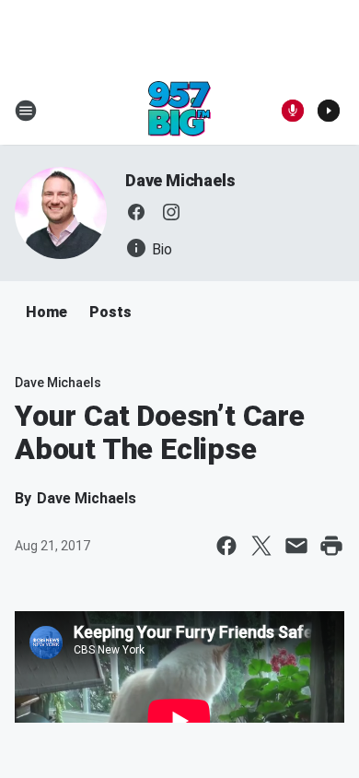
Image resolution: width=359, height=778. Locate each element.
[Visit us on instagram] (171, 212)
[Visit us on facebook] (136, 212)
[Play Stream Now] (329, 111)
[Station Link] (179, 110)
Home (46, 312)
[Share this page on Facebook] (226, 546)
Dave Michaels (180, 180)
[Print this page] (331, 546)
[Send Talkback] (293, 111)
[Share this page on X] (261, 546)
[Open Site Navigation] (26, 111)
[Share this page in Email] (296, 546)
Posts (110, 312)
